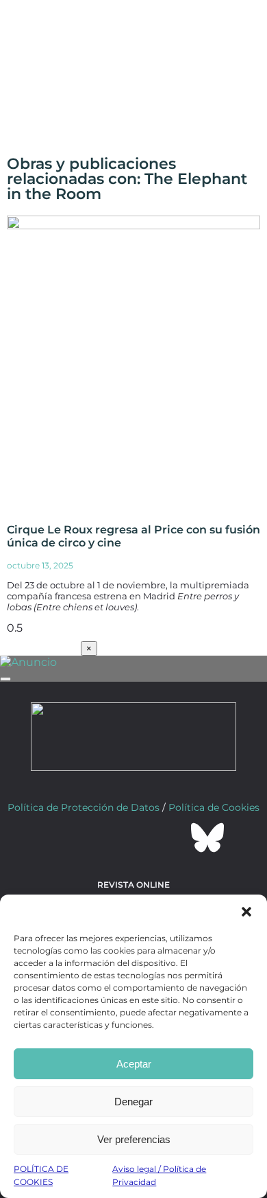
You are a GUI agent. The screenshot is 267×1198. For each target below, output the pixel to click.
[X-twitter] (96, 837)
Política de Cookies (213, 807)
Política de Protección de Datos (84, 807)
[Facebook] (59, 837)
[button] (246, 912)
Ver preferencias (133, 1139)
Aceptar (133, 1064)
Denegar (133, 1101)
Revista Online (133, 884)
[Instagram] (133, 837)
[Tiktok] (170, 837)
